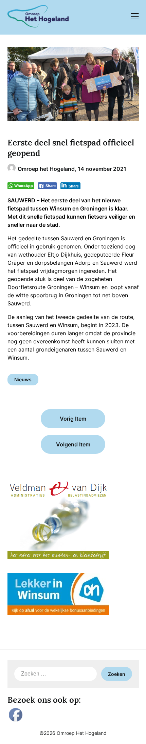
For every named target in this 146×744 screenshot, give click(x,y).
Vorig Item (73, 418)
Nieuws (23, 379)
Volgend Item (73, 444)
